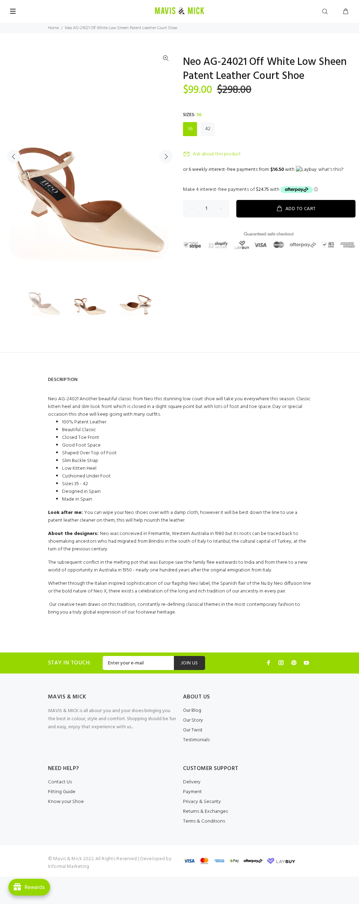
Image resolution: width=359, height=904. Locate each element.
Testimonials (196, 740)
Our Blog (192, 711)
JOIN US (189, 663)
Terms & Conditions (204, 821)
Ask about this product (217, 154)
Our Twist (193, 730)
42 (207, 129)
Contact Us (60, 782)
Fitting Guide (61, 792)
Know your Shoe (66, 802)
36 (190, 129)
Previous (13, 156)
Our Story (193, 720)
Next (165, 156)
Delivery (192, 782)
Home (53, 28)
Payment (192, 792)
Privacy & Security (202, 802)
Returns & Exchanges (205, 812)
